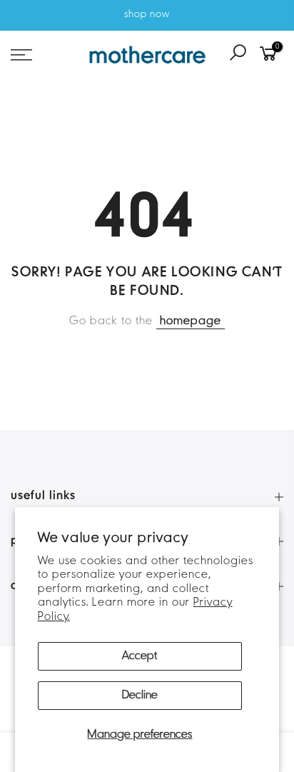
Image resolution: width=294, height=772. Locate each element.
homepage (190, 321)
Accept (139, 656)
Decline (140, 695)
